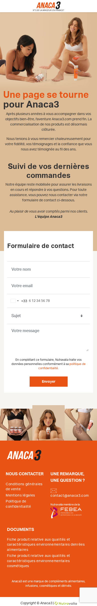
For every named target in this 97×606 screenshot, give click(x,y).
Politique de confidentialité (18, 504)
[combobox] (18, 301)
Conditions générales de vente (24, 487)
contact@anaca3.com (69, 495)
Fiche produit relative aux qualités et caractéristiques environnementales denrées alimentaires (46, 545)
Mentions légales (20, 495)
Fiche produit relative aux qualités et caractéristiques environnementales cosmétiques (38, 561)
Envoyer (48, 381)
